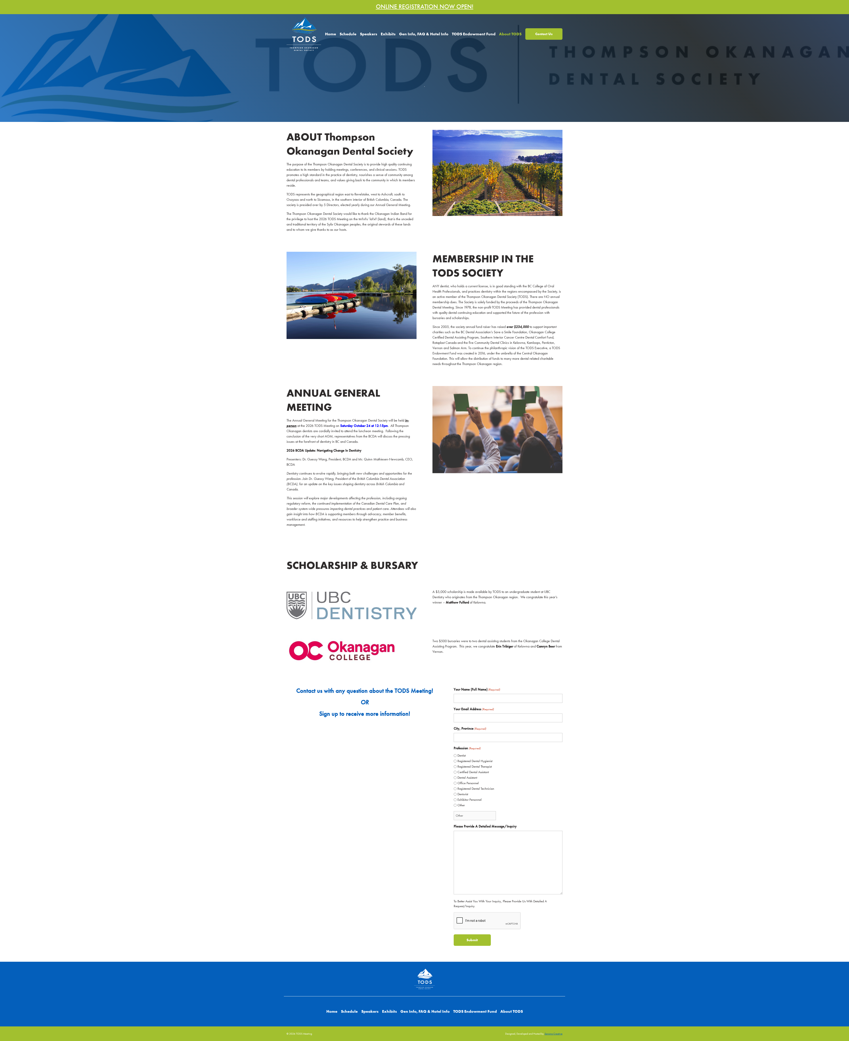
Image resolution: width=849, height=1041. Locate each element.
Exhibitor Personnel (469, 799)
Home (330, 33)
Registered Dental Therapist (474, 766)
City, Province (470, 728)
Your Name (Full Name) (477, 689)
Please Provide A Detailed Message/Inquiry (485, 826)
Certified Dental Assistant (473, 772)
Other (461, 805)
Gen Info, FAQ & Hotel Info (423, 33)
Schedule (348, 33)
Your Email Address (474, 709)
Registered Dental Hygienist (474, 761)
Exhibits (388, 33)
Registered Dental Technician (475, 788)
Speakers (368, 33)
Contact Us (544, 34)
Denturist (462, 794)
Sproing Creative (553, 1033)
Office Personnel (468, 783)
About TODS (510, 33)
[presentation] (487, 920)
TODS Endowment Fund (473, 33)
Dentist (461, 755)
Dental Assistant (467, 777)
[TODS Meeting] (304, 33)
